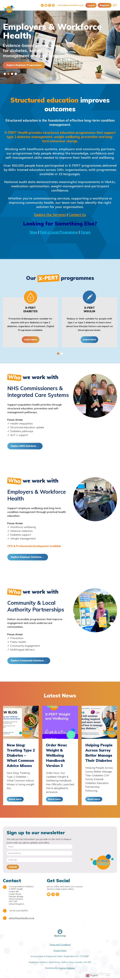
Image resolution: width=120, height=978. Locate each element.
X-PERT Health (9, 9)
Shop (33, 232)
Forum (85, 232)
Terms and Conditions (60, 944)
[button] (5, 74)
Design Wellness (67, 968)
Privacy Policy (60, 950)
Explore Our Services (50, 215)
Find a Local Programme (59, 232)
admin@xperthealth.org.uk (70, 5)
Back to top (60, 935)
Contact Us (77, 215)
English (93, 975)
